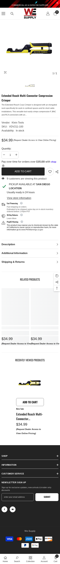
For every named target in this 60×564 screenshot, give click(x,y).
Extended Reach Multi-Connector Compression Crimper (29, 416)
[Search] (12, 14)
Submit (47, 496)
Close (57, 3)
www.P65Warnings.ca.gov (32, 230)
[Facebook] (4, 509)
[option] (30, 47)
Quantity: (6, 148)
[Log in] (48, 13)
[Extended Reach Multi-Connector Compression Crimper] (30, 383)
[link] (50, 171)
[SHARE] (56, 171)
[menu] (3, 13)
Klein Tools (18, 122)
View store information (19, 198)
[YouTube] (13, 509)
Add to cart (23, 171)
